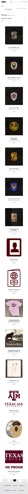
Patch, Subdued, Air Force (14, 77)
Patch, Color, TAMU (14, 108)
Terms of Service (21, 490)
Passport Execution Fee (14, 289)
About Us (15, 485)
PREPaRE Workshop (14, 411)
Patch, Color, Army (14, 168)
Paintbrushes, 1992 (14, 380)
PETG (14, 441)
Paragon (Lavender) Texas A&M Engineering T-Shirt (14, 321)
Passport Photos (14, 259)
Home (2, 6)
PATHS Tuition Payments (14, 471)
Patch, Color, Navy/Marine (14, 139)
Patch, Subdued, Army (14, 47)
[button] (13, 20)
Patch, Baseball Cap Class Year (14, 229)
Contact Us (21, 485)
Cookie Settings (7, 485)
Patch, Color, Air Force (14, 199)
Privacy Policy (14, 490)
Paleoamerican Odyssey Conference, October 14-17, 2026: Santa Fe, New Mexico (14, 352)
